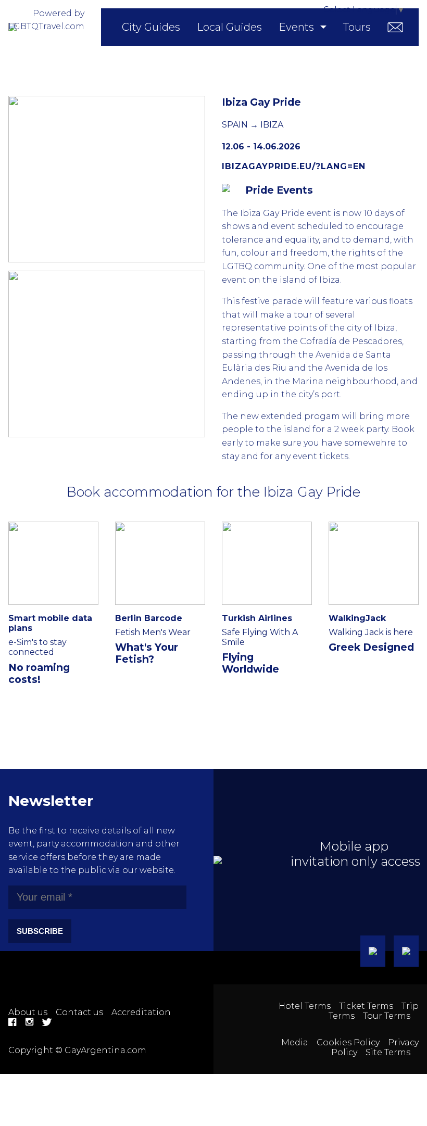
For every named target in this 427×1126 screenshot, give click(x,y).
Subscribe (40, 931)
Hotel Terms (305, 1006)
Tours (357, 27)
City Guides (151, 27)
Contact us (79, 1012)
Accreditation (141, 1012)
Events (296, 27)
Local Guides (229, 27)
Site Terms (388, 1052)
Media (294, 1042)
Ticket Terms (366, 1006)
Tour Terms (386, 1016)
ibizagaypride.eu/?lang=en (294, 166)
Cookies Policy (348, 1042)
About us (27, 1012)
